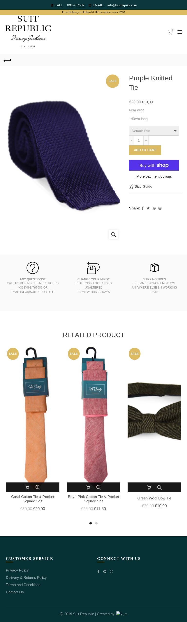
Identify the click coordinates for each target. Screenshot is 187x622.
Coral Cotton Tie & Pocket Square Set (32, 499)
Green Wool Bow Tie (154, 498)
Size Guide (143, 187)
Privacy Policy (17, 570)
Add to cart (145, 150)
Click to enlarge (113, 234)
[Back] (7, 60)
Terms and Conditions (23, 585)
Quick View (38, 487)
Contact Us (15, 592)
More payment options (154, 176)
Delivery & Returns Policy (26, 577)
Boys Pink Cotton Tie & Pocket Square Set (93, 499)
